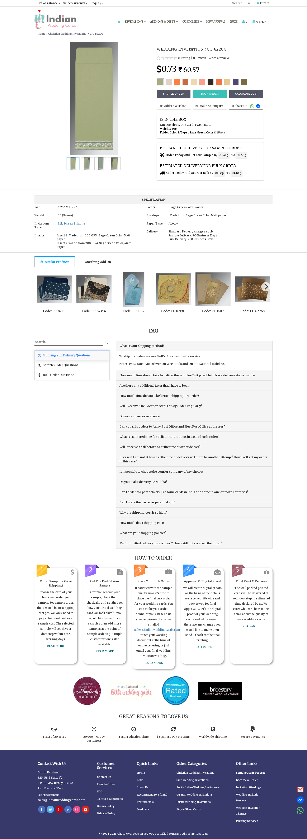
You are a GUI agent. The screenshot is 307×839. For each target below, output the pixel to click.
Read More (56, 646)
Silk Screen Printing (71, 223)
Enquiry (96, 3)
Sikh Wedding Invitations (192, 780)
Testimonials (145, 801)
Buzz (233, 21)
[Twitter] (50, 809)
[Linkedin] (68, 809)
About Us (142, 787)
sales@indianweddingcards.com (157, 630)
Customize (191, 21)
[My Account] (245, 22)
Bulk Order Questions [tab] (58, 375)
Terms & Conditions (110, 798)
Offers (264, 3)
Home (141, 772)
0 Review (199, 58)
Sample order (173, 93)
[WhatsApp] (252, 106)
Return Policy (105, 806)
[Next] (265, 286)
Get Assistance (48, 3)
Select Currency (74, 3)
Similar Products (57, 262)
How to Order (106, 784)
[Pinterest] (59, 809)
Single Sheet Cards (188, 809)
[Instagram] (77, 809)
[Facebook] (42, 809)
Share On (241, 106)
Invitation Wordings (248, 787)
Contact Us (104, 776)
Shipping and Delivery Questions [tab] (66, 355)
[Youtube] (85, 809)
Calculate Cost (246, 93)
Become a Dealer (247, 780)
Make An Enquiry (211, 106)
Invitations (134, 21)
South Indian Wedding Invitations (197, 787)
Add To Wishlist (175, 106)
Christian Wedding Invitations (195, 772)
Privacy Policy (106, 813)
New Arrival (216, 21)
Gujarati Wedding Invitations (194, 794)
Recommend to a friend (152, 794)
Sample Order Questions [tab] (60, 365)
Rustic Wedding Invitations (193, 801)
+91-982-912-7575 (50, 788)
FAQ (100, 791)
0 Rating (184, 58)
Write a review (218, 58)
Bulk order (210, 93)
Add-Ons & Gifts (163, 21)
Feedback (143, 809)
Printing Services (247, 820)
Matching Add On (98, 262)
